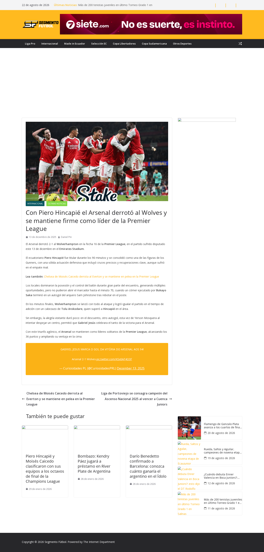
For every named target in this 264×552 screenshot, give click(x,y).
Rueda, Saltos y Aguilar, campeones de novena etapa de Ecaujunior (222, 451)
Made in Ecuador (74, 43)
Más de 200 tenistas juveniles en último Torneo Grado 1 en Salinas (223, 501)
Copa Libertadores (124, 43)
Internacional (49, 43)
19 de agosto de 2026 (221, 458)
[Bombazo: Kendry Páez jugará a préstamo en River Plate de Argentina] (97, 428)
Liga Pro (30, 43)
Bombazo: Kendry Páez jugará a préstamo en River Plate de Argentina (94, 463)
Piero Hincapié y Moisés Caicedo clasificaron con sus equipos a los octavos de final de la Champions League (45, 468)
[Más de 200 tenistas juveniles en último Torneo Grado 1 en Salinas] (189, 503)
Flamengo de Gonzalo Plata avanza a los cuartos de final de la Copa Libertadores (222, 426)
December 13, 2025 (131, 368)
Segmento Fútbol (55, 542)
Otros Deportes (182, 43)
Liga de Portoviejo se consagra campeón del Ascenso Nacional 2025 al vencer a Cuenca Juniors (134, 399)
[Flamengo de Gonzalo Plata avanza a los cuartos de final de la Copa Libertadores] (189, 428)
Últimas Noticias (57, 203)
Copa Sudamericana (154, 43)
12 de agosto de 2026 (221, 483)
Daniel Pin (66, 237)
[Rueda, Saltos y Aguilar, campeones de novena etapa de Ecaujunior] (189, 453)
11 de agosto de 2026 (221, 508)
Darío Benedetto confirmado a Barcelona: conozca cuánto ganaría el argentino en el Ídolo (148, 466)
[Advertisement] (132, 89)
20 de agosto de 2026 (221, 433)
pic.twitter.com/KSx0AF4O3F (114, 359)
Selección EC (99, 43)
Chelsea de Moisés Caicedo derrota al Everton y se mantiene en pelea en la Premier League (101, 276)
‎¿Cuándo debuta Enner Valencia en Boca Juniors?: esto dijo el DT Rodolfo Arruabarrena (221, 476)
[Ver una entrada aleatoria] (240, 43)
